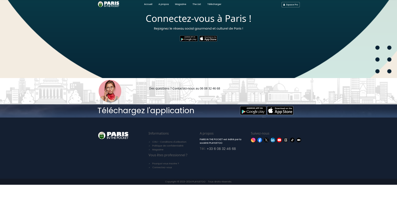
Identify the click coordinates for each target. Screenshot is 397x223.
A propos (163, 4)
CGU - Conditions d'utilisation (169, 141)
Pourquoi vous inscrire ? (165, 163)
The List (196, 4)
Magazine (180, 4)
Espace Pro (292, 4)
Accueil (148, 4)
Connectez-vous (162, 167)
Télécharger (214, 4)
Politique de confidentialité (167, 145)
